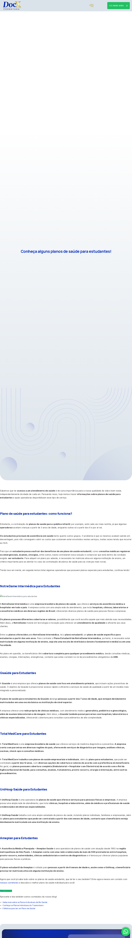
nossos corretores (9, 882)
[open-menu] (91, 5)
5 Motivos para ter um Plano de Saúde (19, 908)
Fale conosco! (6, 891)
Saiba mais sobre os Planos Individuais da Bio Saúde (25, 902)
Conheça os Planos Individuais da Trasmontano (23, 905)
